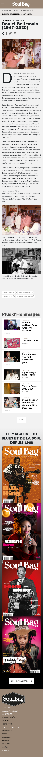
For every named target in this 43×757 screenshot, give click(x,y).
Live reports (7, 731)
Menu (3, 4)
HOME (16, 10)
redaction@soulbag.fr (10, 711)
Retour (7, 10)
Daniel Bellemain (8, 292)
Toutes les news (10, 727)
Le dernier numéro (9, 717)
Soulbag (21, 4)
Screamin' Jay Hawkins (24, 296)
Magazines (7, 714)
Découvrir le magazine (21, 681)
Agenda (5, 750)
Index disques (7, 724)
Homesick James (25, 292)
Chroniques (6, 737)
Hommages (26, 10)
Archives (5, 721)
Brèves (4, 734)
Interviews (6, 741)
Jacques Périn (7, 296)
